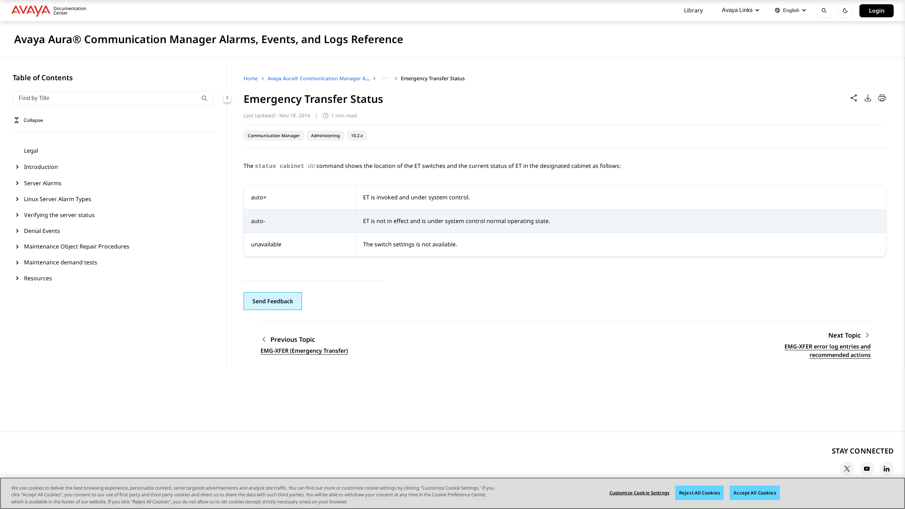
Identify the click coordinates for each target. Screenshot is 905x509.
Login (876, 10)
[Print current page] (882, 98)
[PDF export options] (868, 98)
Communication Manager (274, 136)
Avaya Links (737, 10)
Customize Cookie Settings (639, 492)
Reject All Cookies (699, 492)
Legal (31, 150)
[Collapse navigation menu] (227, 98)
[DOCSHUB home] (50, 11)
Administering (325, 136)
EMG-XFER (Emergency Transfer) (304, 351)
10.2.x (357, 136)
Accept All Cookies (755, 492)
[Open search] (824, 11)
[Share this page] (853, 98)
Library (693, 10)
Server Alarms (43, 183)
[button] (273, 301)
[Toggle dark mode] (845, 11)
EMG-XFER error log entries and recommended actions (827, 351)
